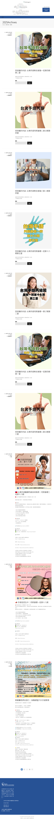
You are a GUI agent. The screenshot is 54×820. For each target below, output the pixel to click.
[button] (46, 10)
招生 (11, 456)
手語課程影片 (10, 35)
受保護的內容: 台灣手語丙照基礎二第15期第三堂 (32, 432)
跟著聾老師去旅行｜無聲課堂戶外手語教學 (32, 700)
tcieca (10, 33)
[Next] (32, 769)
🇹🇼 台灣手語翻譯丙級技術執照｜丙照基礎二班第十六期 (32, 493)
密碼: (16, 80)
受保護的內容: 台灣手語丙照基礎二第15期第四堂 (32, 131)
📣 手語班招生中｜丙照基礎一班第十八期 (31, 602)
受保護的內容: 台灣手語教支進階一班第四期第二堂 (32, 71)
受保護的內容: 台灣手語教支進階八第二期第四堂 (32, 192)
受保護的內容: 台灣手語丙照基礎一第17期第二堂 (32, 312)
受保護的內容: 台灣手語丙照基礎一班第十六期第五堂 (32, 252)
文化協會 (10, 666)
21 (30, 769)
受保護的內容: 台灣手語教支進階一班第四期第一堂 (32, 372)
